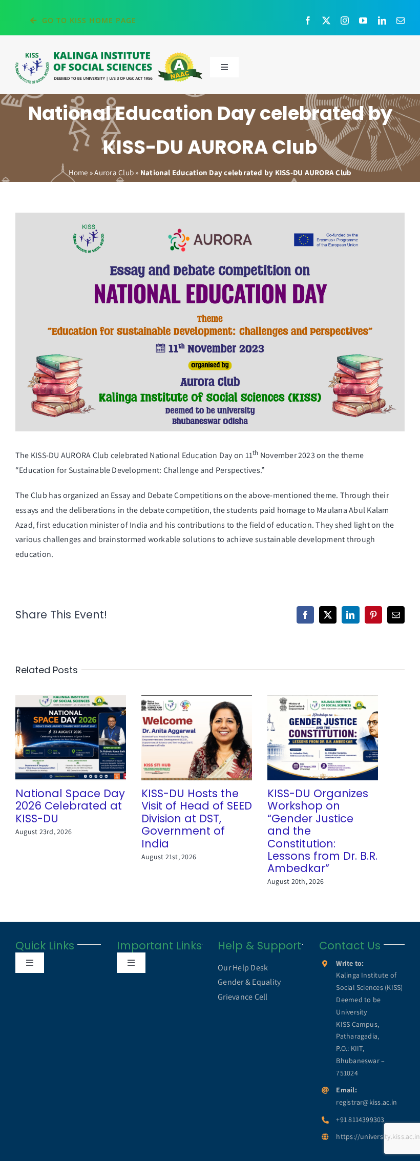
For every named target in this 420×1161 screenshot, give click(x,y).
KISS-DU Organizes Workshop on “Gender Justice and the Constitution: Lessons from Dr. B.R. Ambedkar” (308, 738)
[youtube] (363, 20)
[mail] (400, 20)
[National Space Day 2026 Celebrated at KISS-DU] (70, 737)
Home (78, 172)
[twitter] (326, 20)
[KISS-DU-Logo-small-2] (108, 54)
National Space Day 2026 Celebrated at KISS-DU (56, 738)
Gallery (85, 738)
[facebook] (308, 20)
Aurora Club (114, 172)
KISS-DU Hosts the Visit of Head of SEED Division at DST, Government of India (182, 738)
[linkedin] (382, 20)
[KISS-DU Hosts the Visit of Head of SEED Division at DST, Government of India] (196, 737)
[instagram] (345, 20)
